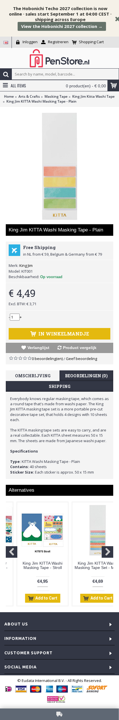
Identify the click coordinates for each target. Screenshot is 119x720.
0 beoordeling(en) (47, 358)
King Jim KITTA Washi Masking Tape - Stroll (32, 565)
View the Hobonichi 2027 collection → (62, 26)
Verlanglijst (38, 347)
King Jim (26, 265)
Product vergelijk (79, 347)
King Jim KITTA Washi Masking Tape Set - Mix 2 (87, 565)
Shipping (59, 386)
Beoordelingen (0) (86, 375)
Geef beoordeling (81, 358)
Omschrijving (33, 375)
